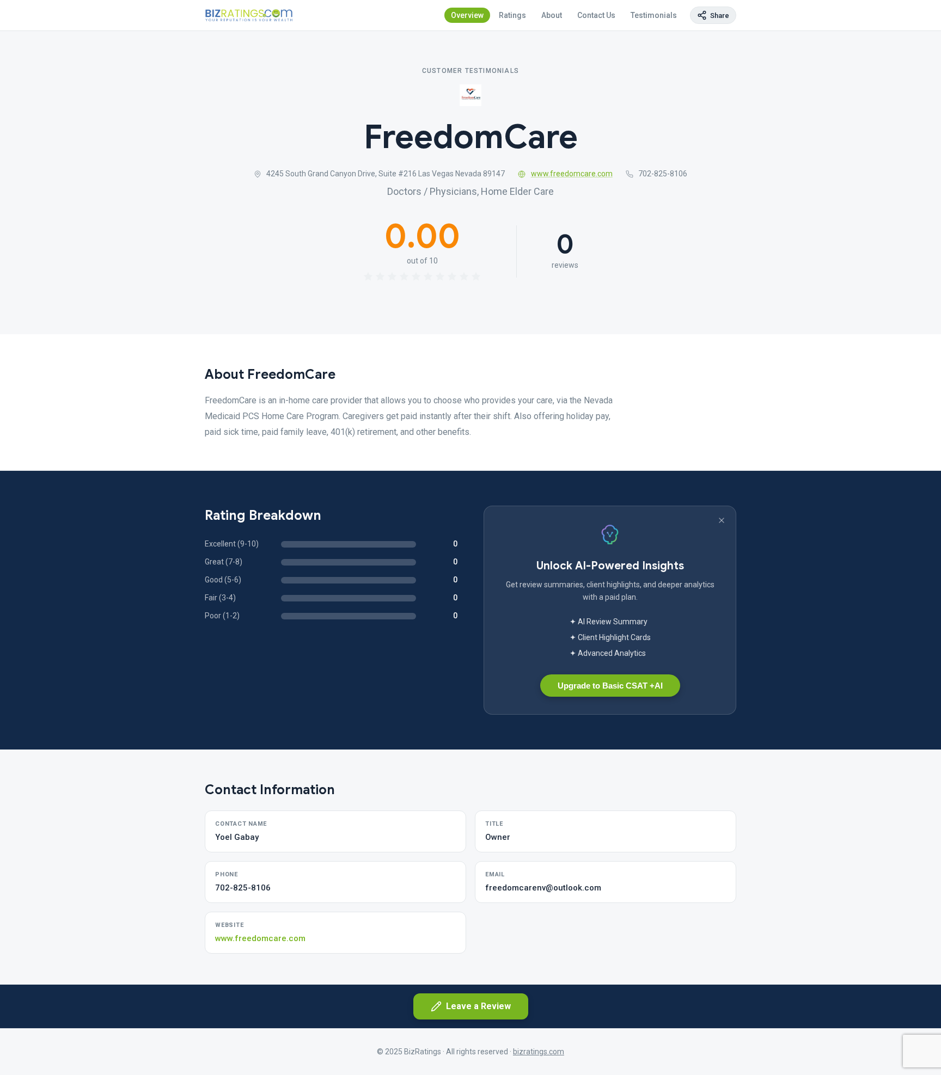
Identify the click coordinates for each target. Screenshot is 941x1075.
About (551, 15)
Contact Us (596, 15)
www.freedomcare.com (572, 173)
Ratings (512, 15)
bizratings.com (538, 1051)
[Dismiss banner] (721, 520)
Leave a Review (478, 1006)
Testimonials (654, 15)
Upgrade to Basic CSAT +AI (610, 685)
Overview (467, 15)
